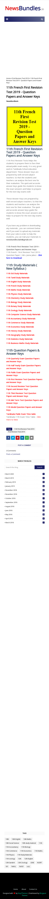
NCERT (39, 863)
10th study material (29, 843)
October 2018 (24, 498)
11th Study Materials (24, 855)
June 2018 (24, 510)
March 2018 (24, 522)
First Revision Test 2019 (20, 78)
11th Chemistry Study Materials (20, 298)
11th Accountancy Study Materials (20, 318)
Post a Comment (13, 454)
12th (19, 859)
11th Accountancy (12, 847)
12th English (28, 859)
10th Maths (27, 839)
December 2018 (24, 490)
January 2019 (24, 486)
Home (8, 78)
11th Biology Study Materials (18, 302)
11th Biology (25, 847)
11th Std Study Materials (17, 273)
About (24, 889)
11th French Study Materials (18, 285)
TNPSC (13, 866)
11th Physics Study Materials (18, 294)
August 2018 (24, 506)
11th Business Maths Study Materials (22, 343)
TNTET (21, 866)
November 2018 (24, 494)
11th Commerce (11, 851)
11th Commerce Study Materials (20, 322)
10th (7, 839)
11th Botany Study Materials (18, 306)
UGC (28, 866)
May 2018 (24, 514)
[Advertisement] (24, 49)
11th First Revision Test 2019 (24, 429)
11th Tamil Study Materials (17, 277)
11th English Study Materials (18, 281)
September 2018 (24, 502)
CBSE (32, 863)
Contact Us (33, 889)
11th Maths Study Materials (18, 289)
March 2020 (24, 474)
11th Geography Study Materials (20, 335)
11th (40, 843)
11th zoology (10, 859)
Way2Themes (22, 893)
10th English (16, 839)
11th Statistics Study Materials (19, 339)
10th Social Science (12, 843)
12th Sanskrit (10, 863)
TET (7, 866)
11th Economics (25, 851)
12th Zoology (22, 863)
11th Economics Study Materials (20, 326)
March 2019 (24, 478)
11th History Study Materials (18, 330)
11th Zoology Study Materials (19, 310)
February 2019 (24, 482)
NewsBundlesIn (12, 101)
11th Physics (10, 855)
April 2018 (24, 518)
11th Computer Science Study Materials (23, 314)
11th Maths (38, 851)
